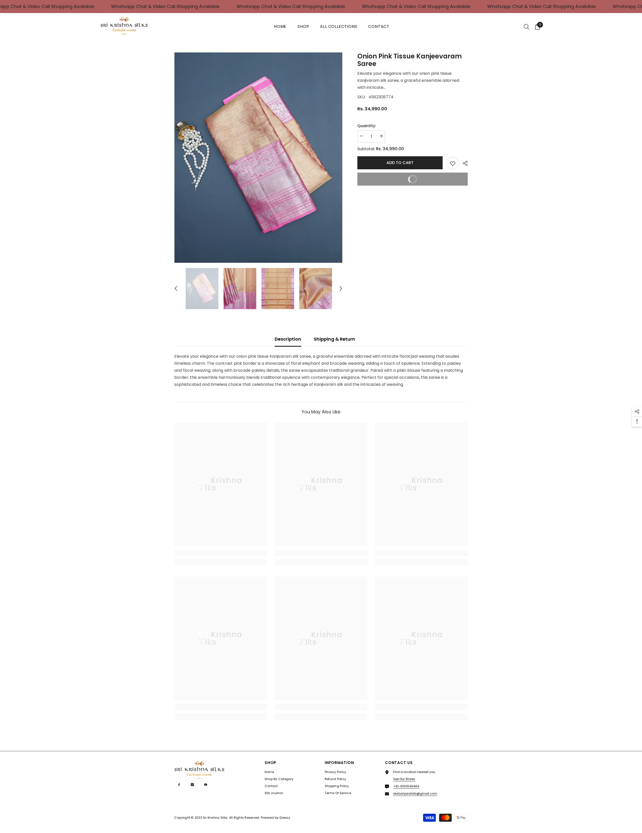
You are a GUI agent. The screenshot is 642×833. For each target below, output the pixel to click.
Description (288, 339)
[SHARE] (463, 163)
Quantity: (366, 126)
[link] (220, 553)
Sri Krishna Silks (215, 817)
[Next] (341, 288)
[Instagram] (192, 784)
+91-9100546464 (406, 786)
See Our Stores (404, 779)
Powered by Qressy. (276, 817)
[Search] (526, 27)
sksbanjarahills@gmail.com (415, 793)
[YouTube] (205, 784)
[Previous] (176, 288)
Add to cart (400, 163)
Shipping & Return (334, 339)
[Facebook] (179, 784)
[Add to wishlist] (452, 163)
